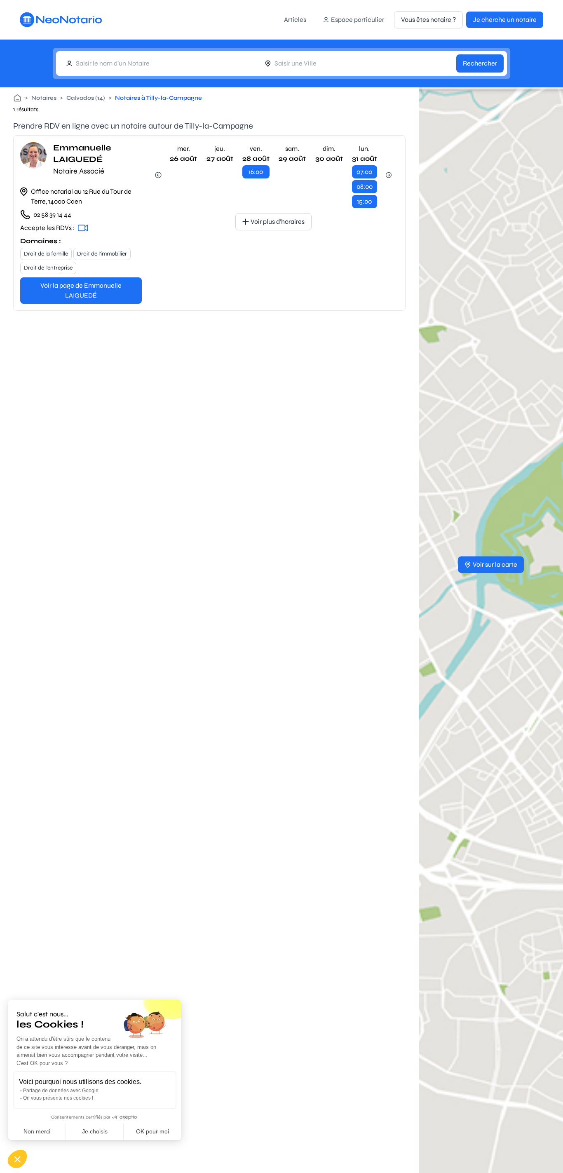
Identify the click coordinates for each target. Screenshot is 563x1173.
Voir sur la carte (495, 564)
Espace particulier (357, 19)
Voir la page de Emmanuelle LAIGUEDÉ (81, 290)
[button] (17, 1159)
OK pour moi (152, 1131)
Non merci (36, 1131)
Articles (295, 19)
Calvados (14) (85, 97)
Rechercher (480, 63)
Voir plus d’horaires (278, 221)
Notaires (43, 97)
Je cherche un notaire (505, 19)
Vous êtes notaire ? (428, 19)
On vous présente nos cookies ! (58, 1098)
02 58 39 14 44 (52, 214)
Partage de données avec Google (61, 1090)
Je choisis (95, 1131)
